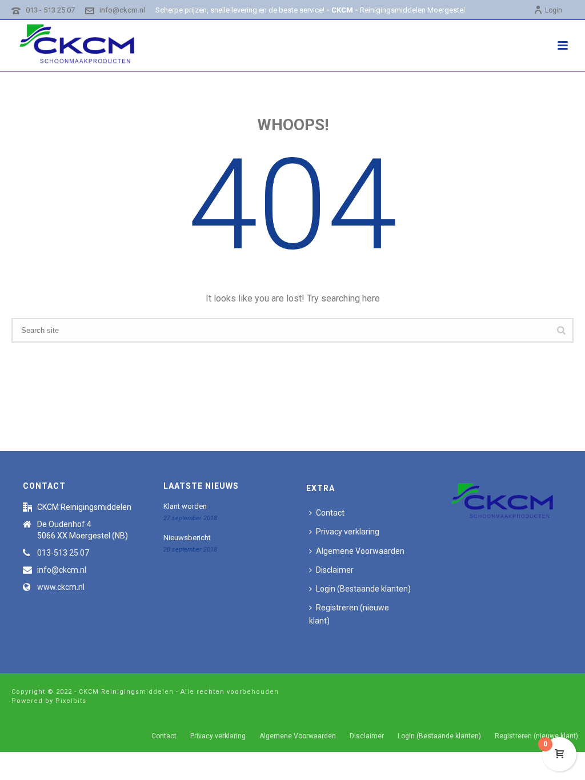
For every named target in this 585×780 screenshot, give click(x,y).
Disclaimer (335, 569)
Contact (330, 512)
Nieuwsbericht (187, 537)
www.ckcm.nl (61, 587)
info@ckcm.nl (122, 10)
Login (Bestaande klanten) (363, 588)
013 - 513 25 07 (50, 10)
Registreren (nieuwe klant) (349, 614)
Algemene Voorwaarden (360, 551)
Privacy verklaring (347, 531)
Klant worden (185, 506)
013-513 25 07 (63, 552)
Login (553, 10)
